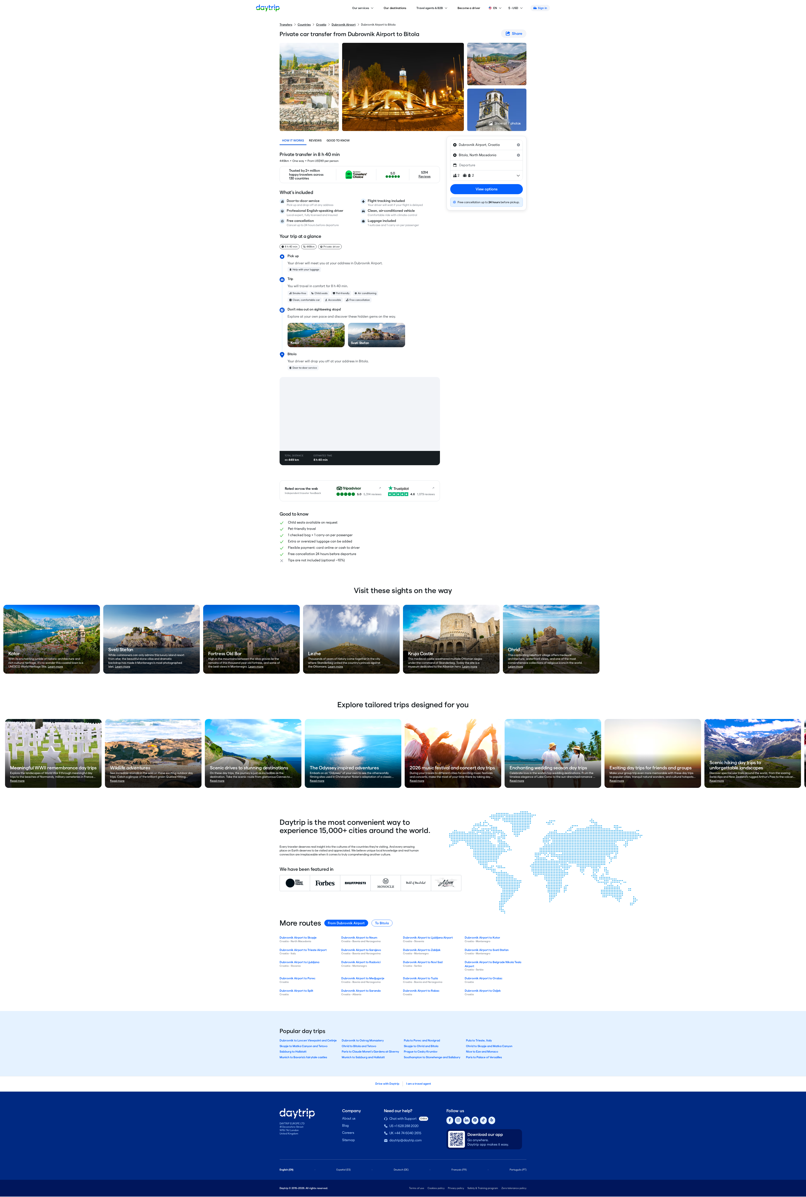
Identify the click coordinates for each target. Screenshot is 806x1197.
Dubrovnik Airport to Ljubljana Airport (428, 937)
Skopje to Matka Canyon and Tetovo (303, 1046)
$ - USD (513, 8)
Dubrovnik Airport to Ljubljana (299, 962)
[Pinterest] (475, 1120)
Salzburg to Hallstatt (293, 1051)
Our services (360, 8)
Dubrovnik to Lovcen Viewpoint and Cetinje (308, 1040)
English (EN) (286, 1169)
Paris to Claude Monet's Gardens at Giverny (370, 1051)
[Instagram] (458, 1120)
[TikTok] (483, 1120)
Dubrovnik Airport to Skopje (298, 937)
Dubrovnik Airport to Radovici (361, 962)
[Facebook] (449, 1120)
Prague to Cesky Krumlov (420, 1051)
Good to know (338, 140)
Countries (304, 24)
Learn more (55, 666)
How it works (293, 140)
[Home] (268, 8)
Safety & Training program (482, 1188)
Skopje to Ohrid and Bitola (421, 1046)
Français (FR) (459, 1169)
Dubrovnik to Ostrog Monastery (363, 1040)
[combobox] (486, 145)
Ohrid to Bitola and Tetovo (359, 1046)
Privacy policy (456, 1188)
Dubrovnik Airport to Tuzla (420, 978)
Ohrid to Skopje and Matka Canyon (489, 1046)
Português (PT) (518, 1169)
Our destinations (395, 8)
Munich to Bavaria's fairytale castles (303, 1057)
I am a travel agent (418, 1083)
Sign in (542, 8)
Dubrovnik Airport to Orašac (483, 978)
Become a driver (469, 8)
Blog (345, 1125)
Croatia (321, 24)
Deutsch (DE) (401, 1169)
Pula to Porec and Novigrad (422, 1040)
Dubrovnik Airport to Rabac (421, 990)
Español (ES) (343, 1169)
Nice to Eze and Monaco (482, 1051)
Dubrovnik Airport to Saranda (361, 990)
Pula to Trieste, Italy (479, 1040)
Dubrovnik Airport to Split (296, 990)
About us (348, 1118)
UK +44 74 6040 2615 (405, 1133)
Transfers (286, 24)
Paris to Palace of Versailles (484, 1057)
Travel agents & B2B (429, 8)
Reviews (315, 140)
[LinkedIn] (466, 1120)
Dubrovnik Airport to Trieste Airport (303, 950)
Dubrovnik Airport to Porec (297, 978)
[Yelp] (491, 1120)
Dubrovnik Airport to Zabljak (422, 950)
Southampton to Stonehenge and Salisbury (432, 1057)
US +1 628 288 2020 (404, 1126)
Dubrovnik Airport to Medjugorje (362, 978)
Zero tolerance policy (513, 1188)
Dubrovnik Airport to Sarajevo (361, 950)
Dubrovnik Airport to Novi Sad (422, 962)
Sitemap (348, 1140)
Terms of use (416, 1188)
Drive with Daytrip (387, 1083)
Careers (348, 1132)
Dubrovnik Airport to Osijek (483, 990)
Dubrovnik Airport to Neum (359, 937)
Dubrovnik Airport (344, 24)
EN (495, 8)
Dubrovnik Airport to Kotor (482, 937)
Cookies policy (436, 1188)
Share (517, 33)
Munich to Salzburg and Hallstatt (363, 1057)
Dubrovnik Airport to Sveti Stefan (487, 950)
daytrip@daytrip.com (405, 1140)
